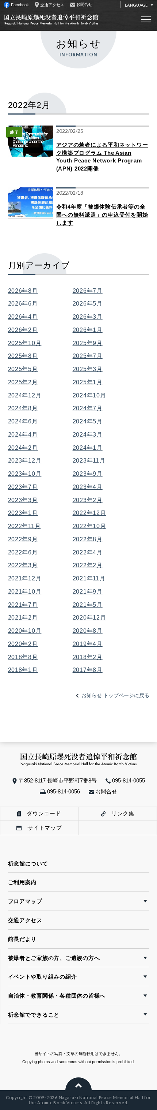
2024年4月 (23, 434)
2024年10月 (89, 395)
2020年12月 (89, 617)
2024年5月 (88, 421)
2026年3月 (88, 316)
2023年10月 (25, 473)
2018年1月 (23, 669)
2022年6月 (23, 552)
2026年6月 (23, 303)
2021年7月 (23, 604)
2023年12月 (25, 460)
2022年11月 (24, 526)
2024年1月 (88, 447)
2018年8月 (23, 657)
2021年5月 (88, 604)
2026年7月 (88, 290)
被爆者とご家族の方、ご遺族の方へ (54, 958)
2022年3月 (23, 565)
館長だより (22, 939)
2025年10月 (25, 343)
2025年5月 (23, 369)
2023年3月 (23, 500)
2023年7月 (23, 486)
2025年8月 (23, 355)
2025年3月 (88, 369)
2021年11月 (89, 578)
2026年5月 (88, 303)
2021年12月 (25, 578)
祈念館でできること (34, 1015)
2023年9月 (88, 473)
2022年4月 (88, 552)
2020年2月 (23, 643)
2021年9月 (88, 591)
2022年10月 (89, 526)
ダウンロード (41, 813)
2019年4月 (88, 643)
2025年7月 (88, 355)
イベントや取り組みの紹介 (42, 976)
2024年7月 (88, 408)
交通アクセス (25, 920)
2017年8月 (88, 669)
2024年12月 (25, 395)
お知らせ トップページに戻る (115, 695)
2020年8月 (88, 630)
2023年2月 (88, 500)
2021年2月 (23, 617)
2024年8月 (23, 408)
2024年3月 (88, 434)
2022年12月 (89, 512)
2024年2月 (23, 447)
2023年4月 (88, 486)
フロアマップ (25, 901)
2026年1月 (88, 329)
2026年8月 (23, 290)
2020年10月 (25, 630)
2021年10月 (25, 591)
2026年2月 (23, 329)
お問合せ (105, 791)
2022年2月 (88, 565)
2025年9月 (88, 343)
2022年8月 (88, 539)
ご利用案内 (22, 882)
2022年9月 (23, 539)
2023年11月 (89, 460)
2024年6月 (23, 421)
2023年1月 (23, 512)
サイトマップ (42, 828)
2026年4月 (23, 316)
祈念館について (28, 863)
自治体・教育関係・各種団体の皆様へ (57, 996)
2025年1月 (88, 382)
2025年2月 (23, 382)
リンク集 (120, 813)
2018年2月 (88, 657)
